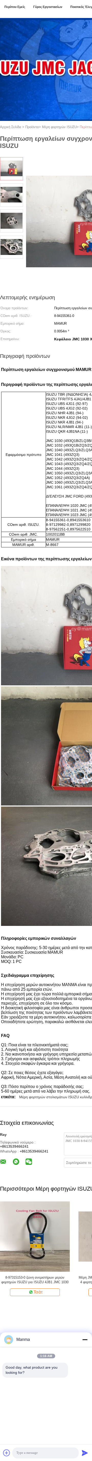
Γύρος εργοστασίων (47, 7)
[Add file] (6, 1452)
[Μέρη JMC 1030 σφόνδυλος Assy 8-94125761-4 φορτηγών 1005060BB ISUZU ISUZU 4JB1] (52, 1236)
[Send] (85, 1452)
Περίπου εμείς (14, 7)
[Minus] (85, 1339)
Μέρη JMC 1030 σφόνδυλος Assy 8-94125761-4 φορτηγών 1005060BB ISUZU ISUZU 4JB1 (52, 1280)
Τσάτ (55, 1292)
